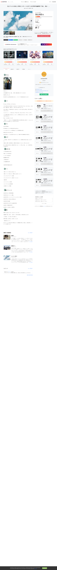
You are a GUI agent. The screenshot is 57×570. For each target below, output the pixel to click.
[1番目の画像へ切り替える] (6, 33)
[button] (46, 44)
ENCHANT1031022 (39, 89)
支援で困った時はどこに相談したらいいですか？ (41, 201)
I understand (44, 568)
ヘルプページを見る (44, 203)
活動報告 (12, 69)
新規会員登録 (54, 1)
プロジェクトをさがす (33, 1)
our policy (35, 568)
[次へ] (31, 20)
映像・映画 (31, 8)
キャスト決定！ (14, 256)
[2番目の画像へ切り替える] (12, 33)
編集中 (12, 235)
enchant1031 (27, 8)
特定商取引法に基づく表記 (39, 92)
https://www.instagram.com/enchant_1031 (42, 90)
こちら (44, 206)
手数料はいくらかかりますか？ (39, 198)
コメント (29, 69)
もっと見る (30, 232)
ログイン (50, 1)
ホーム (6, 69)
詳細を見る (37, 110)
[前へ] (4, 20)
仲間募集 (23, 69)
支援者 (17, 69)
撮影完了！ (13, 245)
